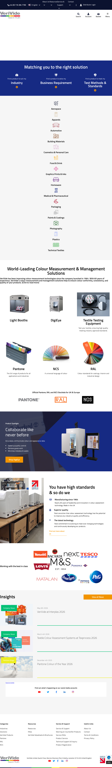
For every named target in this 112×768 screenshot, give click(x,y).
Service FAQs (61, 735)
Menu (107, 16)
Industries (3, 728)
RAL (1, 741)
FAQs (30, 731)
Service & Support (60, 3)
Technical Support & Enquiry (66, 741)
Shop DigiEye (14, 459)
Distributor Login (89, 5)
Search (78, 16)
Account (88, 16)
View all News (98, 597)
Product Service (62, 738)
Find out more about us (57, 532)
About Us (87, 728)
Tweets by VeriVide (10, 683)
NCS (1, 745)
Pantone (3, 738)
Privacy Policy (89, 738)
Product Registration (63, 745)
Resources (32, 728)
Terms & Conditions (91, 735)
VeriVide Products (6, 735)
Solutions (3, 731)
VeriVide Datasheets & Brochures (40, 735)
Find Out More (9, 51)
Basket (98, 16)
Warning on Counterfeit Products (68, 731)
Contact (87, 731)
